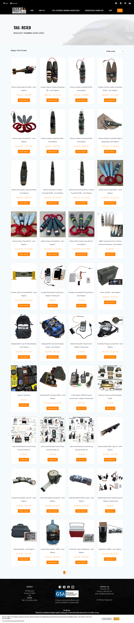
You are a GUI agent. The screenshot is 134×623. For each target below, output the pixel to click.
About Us (42, 10)
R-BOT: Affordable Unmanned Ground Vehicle (66, 10)
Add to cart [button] (110, 254)
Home (32, 10)
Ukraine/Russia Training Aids (94, 10)
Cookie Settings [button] (106, 619)
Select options (24, 100)
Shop (110, 10)
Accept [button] (116, 619)
